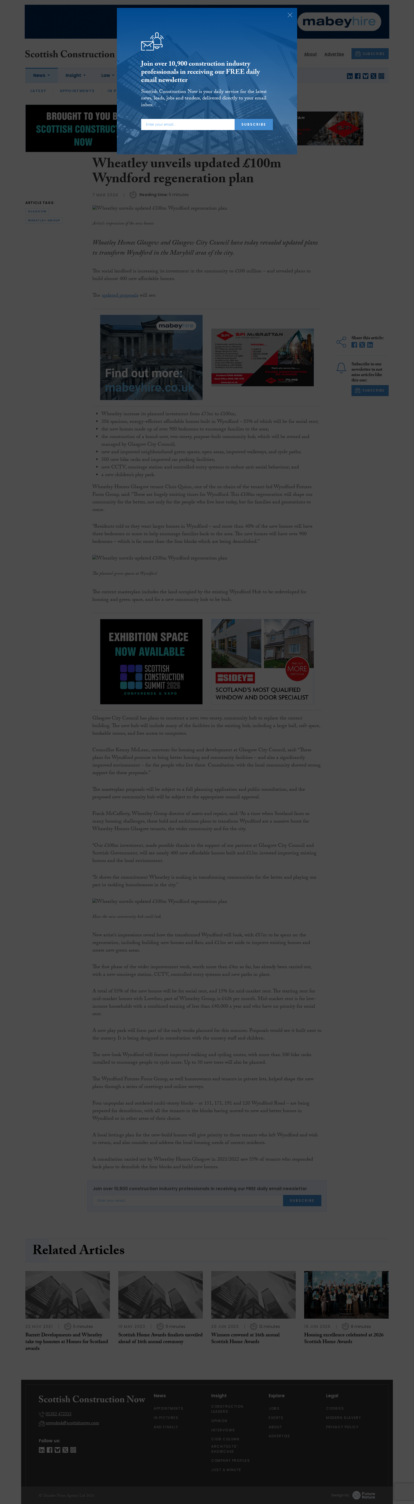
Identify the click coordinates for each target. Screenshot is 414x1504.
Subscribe (253, 124)
